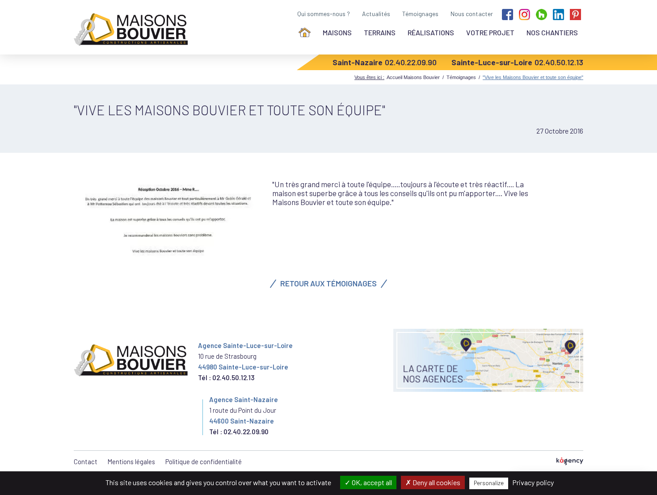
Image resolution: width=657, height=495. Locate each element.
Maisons (337, 32)
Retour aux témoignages (328, 283)
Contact (85, 461)
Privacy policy (533, 482)
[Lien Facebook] (507, 13)
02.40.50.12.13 (559, 62)
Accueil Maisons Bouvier (413, 77)
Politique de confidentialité (203, 461)
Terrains (380, 32)
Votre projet (490, 32)
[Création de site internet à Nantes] (569, 461)
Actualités (376, 13)
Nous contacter (472, 13)
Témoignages (420, 13)
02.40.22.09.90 (411, 62)
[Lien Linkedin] (558, 13)
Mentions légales (131, 461)
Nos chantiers (552, 32)
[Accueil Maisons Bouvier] (132, 29)
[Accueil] (304, 32)
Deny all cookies (435, 482)
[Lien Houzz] (541, 13)
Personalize (489, 483)
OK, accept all (371, 482)
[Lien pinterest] (575, 13)
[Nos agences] (488, 360)
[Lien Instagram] (524, 13)
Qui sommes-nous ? (323, 13)
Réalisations (431, 32)
